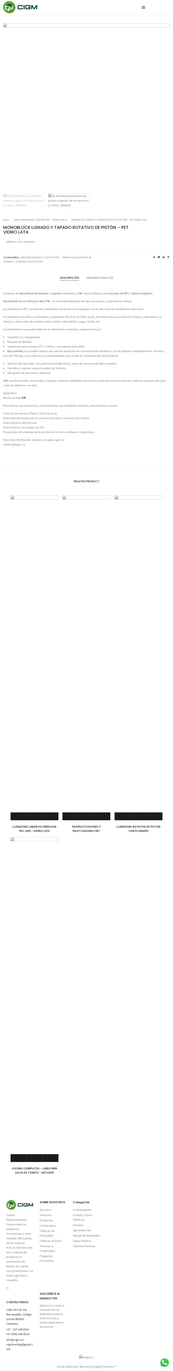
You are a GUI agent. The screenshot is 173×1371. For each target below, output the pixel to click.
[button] (163, 106)
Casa (6, 219)
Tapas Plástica (82, 1241)
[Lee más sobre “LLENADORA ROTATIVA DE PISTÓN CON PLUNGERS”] (123, 816)
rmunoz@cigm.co (14, 444)
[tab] (69, 277)
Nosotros (45, 1210)
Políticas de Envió (51, 1241)
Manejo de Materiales (86, 1235)
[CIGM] (20, 11)
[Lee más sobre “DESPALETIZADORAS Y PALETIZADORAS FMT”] (70, 816)
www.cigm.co (55, 440)
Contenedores (82, 1210)
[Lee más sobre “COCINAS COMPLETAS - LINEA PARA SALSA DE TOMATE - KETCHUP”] (19, 1158)
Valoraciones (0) (99, 278)
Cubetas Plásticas (84, 1246)
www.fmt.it (10, 393)
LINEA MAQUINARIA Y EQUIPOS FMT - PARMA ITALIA (40, 219)
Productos (46, 1220)
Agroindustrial (82, 1230)
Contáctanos (48, 1225)
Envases (78, 1225)
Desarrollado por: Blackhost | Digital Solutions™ (86, 1366)
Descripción (69, 278)
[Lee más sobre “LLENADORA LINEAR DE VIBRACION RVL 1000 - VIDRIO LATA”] (19, 816)
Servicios (45, 1215)
